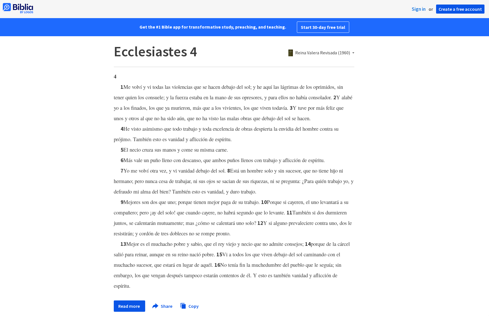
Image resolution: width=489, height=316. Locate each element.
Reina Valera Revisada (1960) (322, 52)
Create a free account (460, 9)
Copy (193, 305)
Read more (129, 306)
